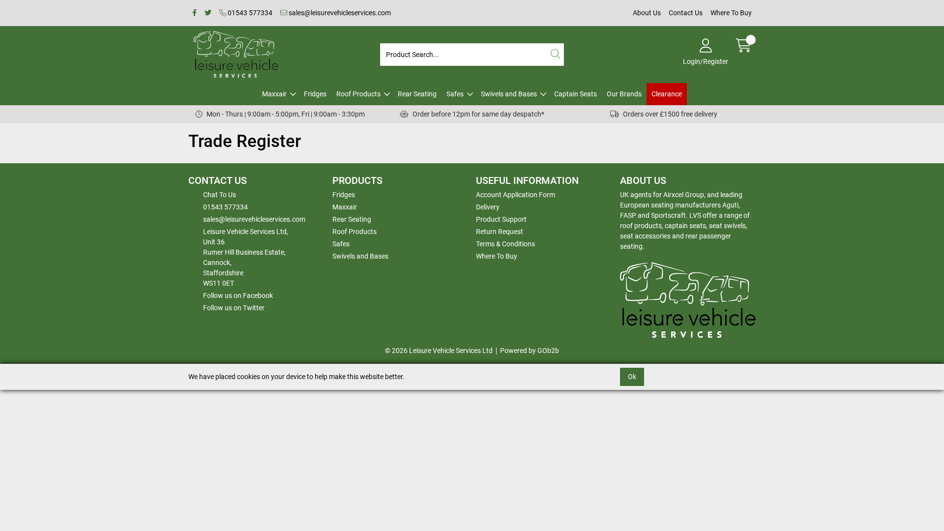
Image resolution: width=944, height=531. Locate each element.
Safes (455, 94)
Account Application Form (515, 195)
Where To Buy (731, 13)
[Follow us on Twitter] (208, 13)
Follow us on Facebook (238, 295)
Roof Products (358, 94)
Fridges (315, 94)
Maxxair (274, 94)
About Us (647, 13)
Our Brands (624, 94)
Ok (632, 377)
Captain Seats (575, 94)
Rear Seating (417, 94)
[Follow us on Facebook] (194, 13)
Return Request (499, 232)
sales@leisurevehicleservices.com (339, 13)
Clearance (666, 94)
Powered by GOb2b (529, 350)
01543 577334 (249, 13)
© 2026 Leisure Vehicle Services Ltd (439, 350)
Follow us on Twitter (234, 308)
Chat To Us (219, 195)
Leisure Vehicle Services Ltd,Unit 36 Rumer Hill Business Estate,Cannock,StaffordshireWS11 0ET (245, 257)
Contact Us (686, 13)
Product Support (501, 219)
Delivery (488, 207)
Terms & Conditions (505, 244)
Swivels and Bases (509, 94)
